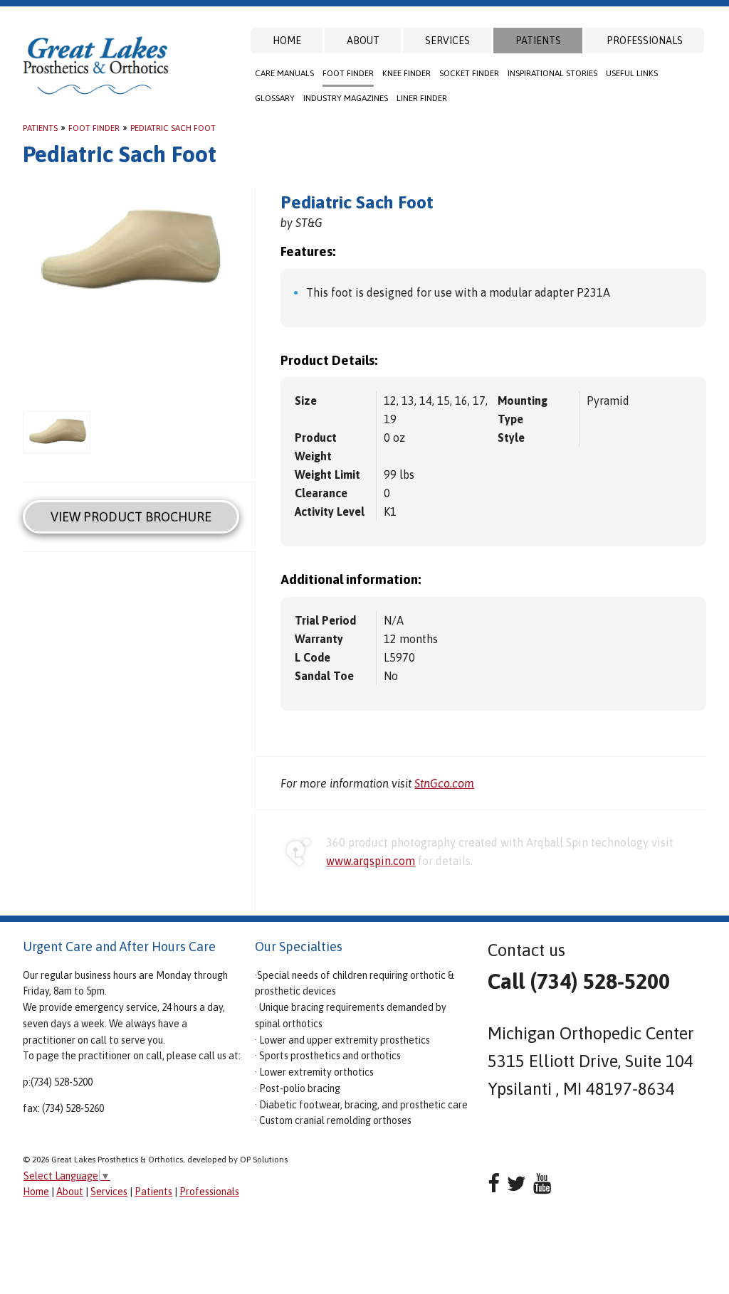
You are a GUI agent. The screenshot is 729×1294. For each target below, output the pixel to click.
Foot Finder (348, 73)
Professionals (645, 40)
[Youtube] (542, 1183)
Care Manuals (284, 73)
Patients (538, 40)
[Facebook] (494, 1183)
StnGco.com (444, 783)
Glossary (275, 98)
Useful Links (632, 73)
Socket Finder (469, 73)
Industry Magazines (345, 98)
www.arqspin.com (370, 860)
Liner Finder (422, 98)
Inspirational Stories (552, 73)
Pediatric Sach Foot (173, 128)
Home (287, 40)
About (363, 40)
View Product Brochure (131, 516)
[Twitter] (516, 1183)
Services (447, 40)
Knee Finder (406, 73)
